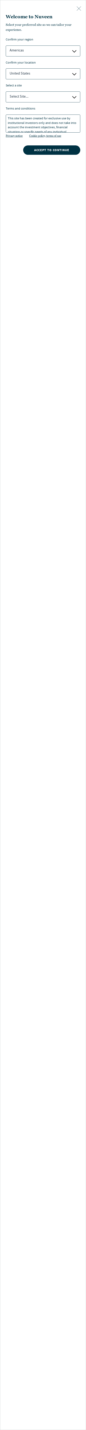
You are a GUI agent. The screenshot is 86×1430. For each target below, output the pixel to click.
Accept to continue (51, 150)
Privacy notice (14, 135)
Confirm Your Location (21, 63)
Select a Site (14, 86)
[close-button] (79, 8)
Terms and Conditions (20, 109)
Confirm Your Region (19, 40)
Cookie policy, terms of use (45, 135)
